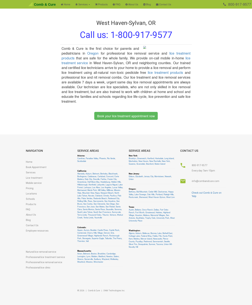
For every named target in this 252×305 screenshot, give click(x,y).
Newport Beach (107, 192)
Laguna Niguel (111, 184)
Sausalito (109, 209)
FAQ (117, 4)
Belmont (96, 173)
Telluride (108, 238)
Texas (131, 206)
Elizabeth (139, 176)
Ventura (113, 214)
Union (131, 179)
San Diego (110, 203)
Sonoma (118, 209)
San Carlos (88, 203)
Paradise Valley (92, 158)
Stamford (149, 163)
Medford (101, 256)
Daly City (88, 179)
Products (102, 4)
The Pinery (117, 238)
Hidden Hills (116, 181)
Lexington (81, 256)
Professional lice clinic (38, 267)
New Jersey (134, 173)
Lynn (88, 256)
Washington (134, 230)
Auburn (89, 173)
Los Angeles (106, 187)
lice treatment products (165, 72)
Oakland (98, 195)
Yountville (98, 217)
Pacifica (113, 195)
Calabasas (92, 176)
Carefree (81, 158)
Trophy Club (150, 217)
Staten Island (159, 163)
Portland (159, 194)
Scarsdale (140, 163)
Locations (31, 193)
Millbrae (110, 190)
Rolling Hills (82, 201)
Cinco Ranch (147, 209)
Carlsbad (101, 176)
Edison (131, 176)
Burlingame (82, 176)
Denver (107, 232)
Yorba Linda (88, 217)
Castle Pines (103, 230)
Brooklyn (132, 158)
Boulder (93, 230)
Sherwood (143, 197)
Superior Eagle (98, 238)
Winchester (98, 261)
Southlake (140, 217)
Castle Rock (114, 230)
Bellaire (138, 209)
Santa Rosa (100, 209)
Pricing (29, 188)
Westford (81, 261)
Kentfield (92, 184)
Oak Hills (151, 194)
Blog (148, 4)
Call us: (126, 35)
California (81, 170)
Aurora (86, 230)
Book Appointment (36, 167)
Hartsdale (159, 158)
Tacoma (159, 244)
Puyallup (139, 241)
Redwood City (113, 198)
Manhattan (133, 161)
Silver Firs (133, 244)
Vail (87, 241)
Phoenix (102, 158)
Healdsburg (105, 181)
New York (133, 155)
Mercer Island (146, 238)
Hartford (150, 158)
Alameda (81, 173)
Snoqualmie (143, 244)
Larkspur (87, 187)
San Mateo (100, 206)
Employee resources (37, 230)
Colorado (81, 227)
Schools (30, 199)
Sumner (152, 244)
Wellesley (114, 259)
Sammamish (158, 241)
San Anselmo (109, 201)
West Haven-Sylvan (156, 197)
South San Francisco (102, 212)
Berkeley (103, 173)
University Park (162, 217)
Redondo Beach (100, 198)
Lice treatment (34, 177)
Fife (160, 235)
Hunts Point (167, 235)
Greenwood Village (85, 235)
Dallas (156, 209)
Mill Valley (102, 190)
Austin (131, 209)
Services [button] (83, 4)
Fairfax (103, 179)
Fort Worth (139, 212)
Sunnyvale (116, 212)
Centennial (81, 232)
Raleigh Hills (169, 194)
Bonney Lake (156, 233)
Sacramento (98, 201)
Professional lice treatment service (45, 257)
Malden (94, 256)
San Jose (91, 206)
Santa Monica (88, 209)
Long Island (169, 158)
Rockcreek (133, 197)
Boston (94, 253)
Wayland (105, 259)
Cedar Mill (152, 191)
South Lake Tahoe (84, 212)
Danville (96, 179)
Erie (112, 232)
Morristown (159, 176)
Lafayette (101, 184)
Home (66, 4)
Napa (97, 192)
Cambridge (111, 253)
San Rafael (110, 206)
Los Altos (96, 187)
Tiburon (105, 214)
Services (30, 172)
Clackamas (162, 191)
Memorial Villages (158, 215)
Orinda (106, 195)
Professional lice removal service (44, 262)
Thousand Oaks (94, 214)
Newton (109, 256)
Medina (137, 238)
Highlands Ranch (101, 235)
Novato (91, 195)
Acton (79, 253)
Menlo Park (92, 190)
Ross (90, 201)
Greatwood (150, 212)
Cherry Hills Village (95, 232)
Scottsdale (81, 161)
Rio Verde (111, 158)
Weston (89, 261)
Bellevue (145, 233)
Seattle (167, 241)
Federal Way (146, 235)
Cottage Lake (134, 235)
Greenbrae (81, 181)
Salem (116, 256)
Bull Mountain (141, 191)
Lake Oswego (140, 194)
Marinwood (81, 190)
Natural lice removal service (41, 251)
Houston (138, 215)
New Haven (143, 161)
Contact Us (164, 4)
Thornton (81, 241)
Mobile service (34, 183)
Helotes (159, 212)
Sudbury (97, 259)
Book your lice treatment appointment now (126, 116)
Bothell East (167, 233)
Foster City (112, 179)
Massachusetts (84, 250)
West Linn (170, 197)
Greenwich (141, 158)
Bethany (132, 191)
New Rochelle (155, 161)
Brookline (101, 253)
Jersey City (148, 176)
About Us (133, 4)
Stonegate (86, 238)
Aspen (80, 230)
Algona (131, 233)
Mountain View (88, 192)
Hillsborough (82, 184)
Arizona (80, 155)
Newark (168, 176)
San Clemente (99, 203)
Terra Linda (82, 214)
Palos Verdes (86, 198)
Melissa (146, 215)
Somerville (88, 259)
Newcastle (157, 238)
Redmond (148, 241)
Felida (155, 235)
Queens (132, 163)
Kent (131, 238)
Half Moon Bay (93, 181)
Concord (109, 176)
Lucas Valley (117, 187)
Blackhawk (113, 173)
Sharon (80, 259)
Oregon (93, 53)
